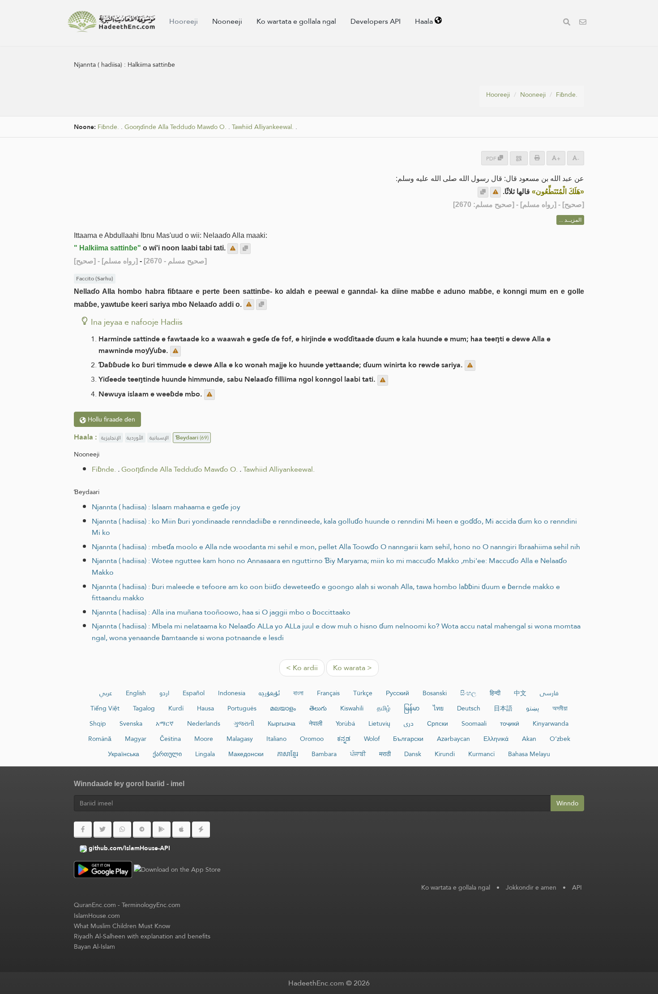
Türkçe (362, 693)
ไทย (438, 708)
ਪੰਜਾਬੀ (358, 754)
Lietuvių (379, 723)
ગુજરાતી (244, 723)
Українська (123, 754)
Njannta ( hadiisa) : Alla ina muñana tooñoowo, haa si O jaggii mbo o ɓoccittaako (221, 612)
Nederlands (203, 723)
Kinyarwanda (550, 723)
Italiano (276, 738)
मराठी (385, 754)
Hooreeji (183, 21)
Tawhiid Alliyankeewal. (263, 127)
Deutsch (468, 708)
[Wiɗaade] (567, 23)
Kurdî (176, 708)
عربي (105, 693)
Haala (425, 21)
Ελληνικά (495, 738)
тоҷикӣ (509, 723)
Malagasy (239, 738)
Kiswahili (351, 708)
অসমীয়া (560, 708)
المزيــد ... (570, 220)
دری (409, 723)
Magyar (135, 738)
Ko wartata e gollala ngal (296, 21)
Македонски (246, 754)
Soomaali (474, 723)
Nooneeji (227, 21)
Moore (203, 738)
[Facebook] (83, 830)
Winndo (567, 803)
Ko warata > (352, 667)
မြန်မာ (411, 708)
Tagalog (144, 708)
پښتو (532, 708)
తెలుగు (318, 708)
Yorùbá (345, 723)
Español (194, 693)
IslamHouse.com (97, 915)
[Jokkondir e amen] (583, 23)
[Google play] (162, 830)
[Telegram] (142, 830)
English (136, 693)
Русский (397, 693)
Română (99, 738)
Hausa (205, 708)
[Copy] (483, 192)
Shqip (98, 723)
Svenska (131, 723)
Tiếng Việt (105, 708)
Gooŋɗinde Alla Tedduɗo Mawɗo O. (175, 127)
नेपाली (315, 723)
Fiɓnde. (566, 94)
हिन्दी (495, 693)
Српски (437, 723)
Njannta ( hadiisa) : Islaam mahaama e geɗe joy (166, 506)
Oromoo (312, 738)
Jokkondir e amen (531, 887)
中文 (520, 693)
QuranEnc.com (95, 905)
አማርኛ (165, 723)
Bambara (324, 754)
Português (241, 708)
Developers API (375, 21)
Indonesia (231, 693)
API (577, 887)
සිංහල (468, 693)
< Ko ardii (302, 667)
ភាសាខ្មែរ (287, 754)
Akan (529, 738)
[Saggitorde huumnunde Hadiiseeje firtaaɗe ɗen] (111, 21)
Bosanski (435, 693)
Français (328, 693)
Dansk (412, 754)
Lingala (205, 754)
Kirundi (445, 754)
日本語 (503, 708)
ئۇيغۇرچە (269, 693)
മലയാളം (283, 708)
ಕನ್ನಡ (343, 738)
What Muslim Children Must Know (122, 926)
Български (408, 738)
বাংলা (298, 693)
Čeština (170, 738)
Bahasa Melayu (529, 754)
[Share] (519, 158)
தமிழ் (383, 708)
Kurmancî (481, 754)
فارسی (549, 693)
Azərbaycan (453, 738)
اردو (164, 693)
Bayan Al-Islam (94, 946)
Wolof (372, 738)
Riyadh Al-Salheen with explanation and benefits (142, 936)
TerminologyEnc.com (151, 905)
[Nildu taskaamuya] (495, 192)
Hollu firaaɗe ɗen (110, 419)
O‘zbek (560, 738)
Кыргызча (281, 723)
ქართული (167, 754)
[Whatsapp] (122, 830)
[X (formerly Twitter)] (102, 830)
